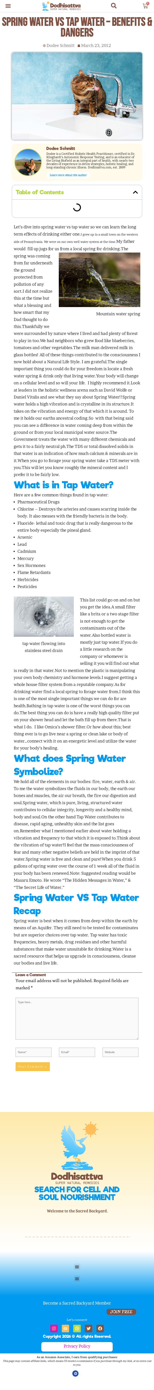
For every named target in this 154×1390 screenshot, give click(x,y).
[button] (8, 6)
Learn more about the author (68, 175)
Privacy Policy (77, 1346)
